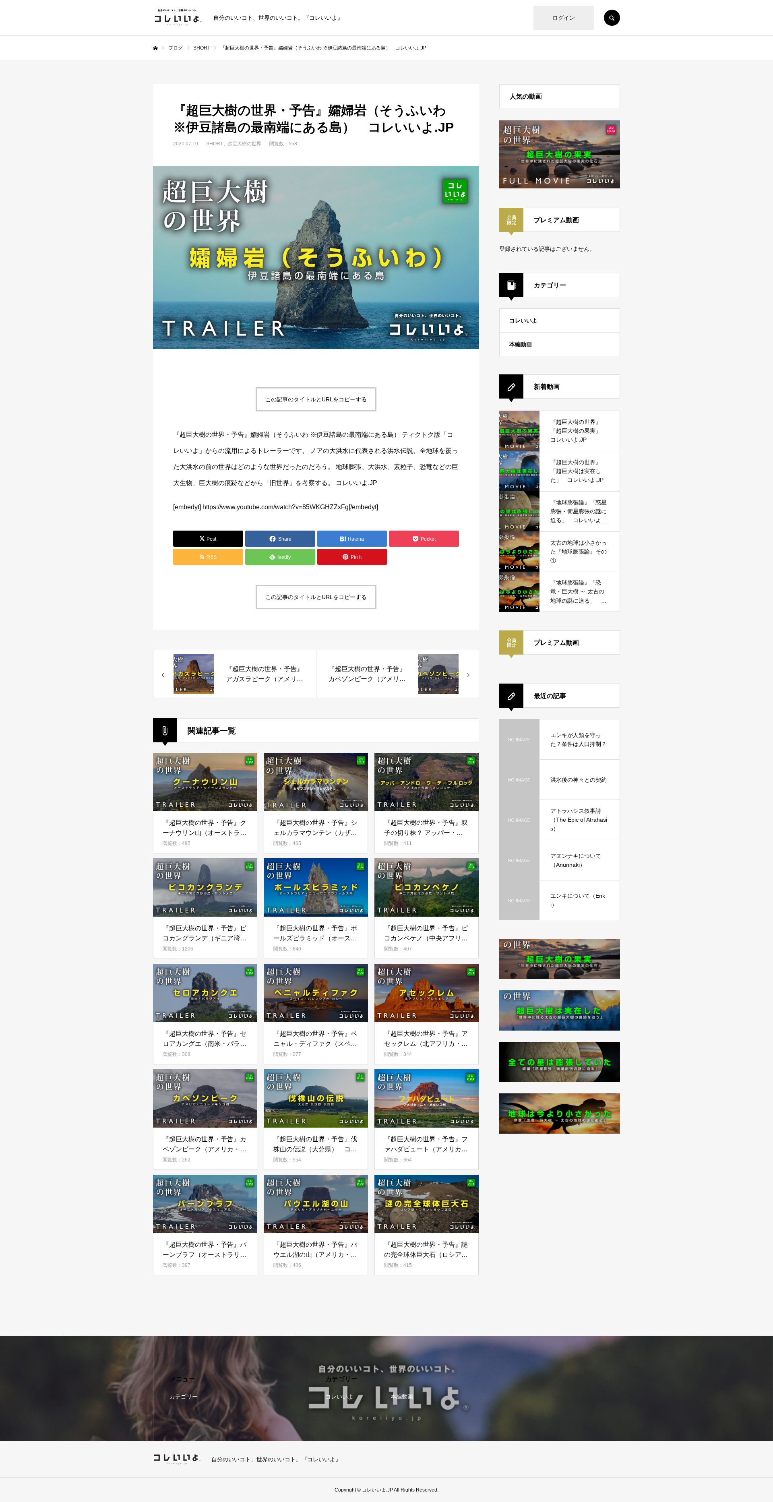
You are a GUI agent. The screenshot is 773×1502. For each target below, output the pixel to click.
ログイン (563, 17)
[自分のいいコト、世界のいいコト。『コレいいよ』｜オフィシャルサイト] (178, 18)
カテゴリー (183, 1396)
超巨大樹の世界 (244, 144)
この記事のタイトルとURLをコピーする (316, 399)
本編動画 (520, 344)
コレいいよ (523, 320)
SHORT (214, 144)
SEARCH (612, 18)
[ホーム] (155, 48)
